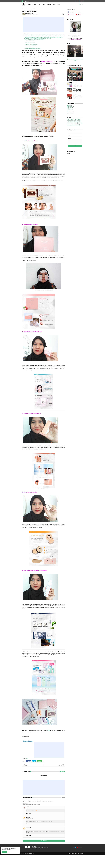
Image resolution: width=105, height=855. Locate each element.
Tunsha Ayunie (28, 827)
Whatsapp (40, 761)
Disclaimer (82, 853)
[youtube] (79, 1)
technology (77, 124)
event (75, 121)
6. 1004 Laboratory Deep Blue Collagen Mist (33, 48)
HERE (48, 730)
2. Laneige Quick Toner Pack (30, 42)
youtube (79, 14)
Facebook (29, 761)
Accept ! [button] (4, 851)
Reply (27, 813)
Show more (62, 771)
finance (78, 121)
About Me (34, 4)
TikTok (79, 12)
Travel (43, 4)
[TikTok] (81, 847)
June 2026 (70, 108)
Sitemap (72, 853)
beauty (26, 8)
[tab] (29, 4)
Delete (30, 813)
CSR (68, 119)
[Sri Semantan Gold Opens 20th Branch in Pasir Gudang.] (69, 96)
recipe (73, 124)
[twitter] (77, 1)
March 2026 (70, 110)
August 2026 (70, 106)
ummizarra (28, 817)
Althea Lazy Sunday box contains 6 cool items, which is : (35, 39)
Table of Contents (26, 33)
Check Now (8, 849)
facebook (71, 12)
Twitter (35, 761)
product (69, 124)
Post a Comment (43, 840)
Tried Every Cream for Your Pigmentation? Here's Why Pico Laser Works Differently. (77, 90)
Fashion (72, 119)
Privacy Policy (76, 853)
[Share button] (43, 761)
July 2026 (70, 107)
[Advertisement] (43, 24)
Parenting (49, 4)
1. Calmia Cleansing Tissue (29, 40)
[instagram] (81, 1)
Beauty (54, 4)
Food (39, 4)
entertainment (70, 121)
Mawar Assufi (28, 806)
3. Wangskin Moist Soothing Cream (31, 44)
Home (29, 4)
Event (59, 4)
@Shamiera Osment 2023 (29, 853)
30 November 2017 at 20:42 (29, 818)
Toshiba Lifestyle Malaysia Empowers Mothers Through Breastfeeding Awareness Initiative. (78, 84)
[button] (80, 4)
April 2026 (70, 109)
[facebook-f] (75, 1)
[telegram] (83, 1)
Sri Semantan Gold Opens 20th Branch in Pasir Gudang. (78, 96)
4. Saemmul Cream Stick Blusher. (31, 45)
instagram (72, 14)
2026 (69, 105)
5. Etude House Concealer (29, 47)
